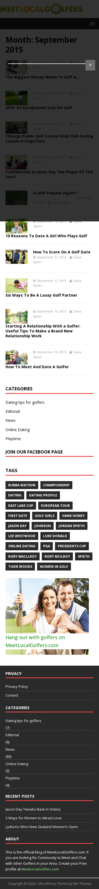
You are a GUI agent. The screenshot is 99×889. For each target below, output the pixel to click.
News (11, 420)
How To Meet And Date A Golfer (37, 366)
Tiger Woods (20, 566)
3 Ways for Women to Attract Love (34, 817)
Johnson (42, 526)
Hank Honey (73, 515)
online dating (21, 546)
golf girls (44, 515)
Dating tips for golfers (25, 402)
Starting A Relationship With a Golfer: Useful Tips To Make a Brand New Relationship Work (43, 330)
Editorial (13, 411)
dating (14, 495)
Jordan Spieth (72, 526)
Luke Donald (55, 536)
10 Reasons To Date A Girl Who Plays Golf (46, 235)
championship (56, 485)
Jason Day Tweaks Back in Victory (33, 809)
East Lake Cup (20, 505)
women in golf (54, 566)
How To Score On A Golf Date (61, 252)
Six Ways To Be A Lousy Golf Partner (41, 295)
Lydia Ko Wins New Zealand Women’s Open (42, 826)
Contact (12, 695)
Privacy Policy (17, 686)
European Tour (55, 505)
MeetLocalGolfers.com (40, 869)
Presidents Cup (72, 546)
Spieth (84, 556)
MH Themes (82, 883)
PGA (46, 546)
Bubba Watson (21, 485)
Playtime (13, 438)
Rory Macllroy (22, 556)
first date (17, 515)
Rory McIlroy (57, 556)
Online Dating (18, 429)
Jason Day (17, 526)
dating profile (43, 495)
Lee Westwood (21, 536)
